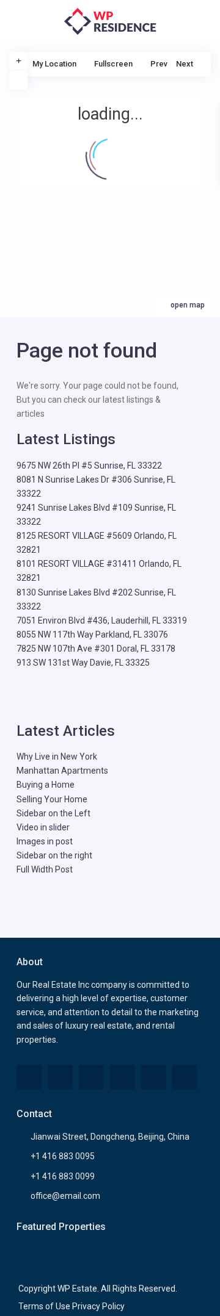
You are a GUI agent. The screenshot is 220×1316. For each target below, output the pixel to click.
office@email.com (65, 1196)
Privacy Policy (98, 1306)
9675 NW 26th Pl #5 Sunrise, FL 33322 (89, 465)
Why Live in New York (56, 756)
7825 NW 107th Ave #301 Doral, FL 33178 (95, 648)
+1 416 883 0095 (63, 1156)
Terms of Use (44, 1306)
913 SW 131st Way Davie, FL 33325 (83, 662)
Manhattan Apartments (62, 770)
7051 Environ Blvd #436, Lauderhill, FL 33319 (101, 620)
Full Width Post (44, 869)
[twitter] (60, 1077)
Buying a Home (45, 784)
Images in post (44, 841)
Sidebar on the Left (53, 813)
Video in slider (43, 827)
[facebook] (29, 1077)
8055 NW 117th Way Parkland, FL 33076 (92, 634)
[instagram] (184, 1077)
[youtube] (153, 1077)
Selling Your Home (51, 799)
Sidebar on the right (54, 855)
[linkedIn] (91, 1077)
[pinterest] (122, 1077)
